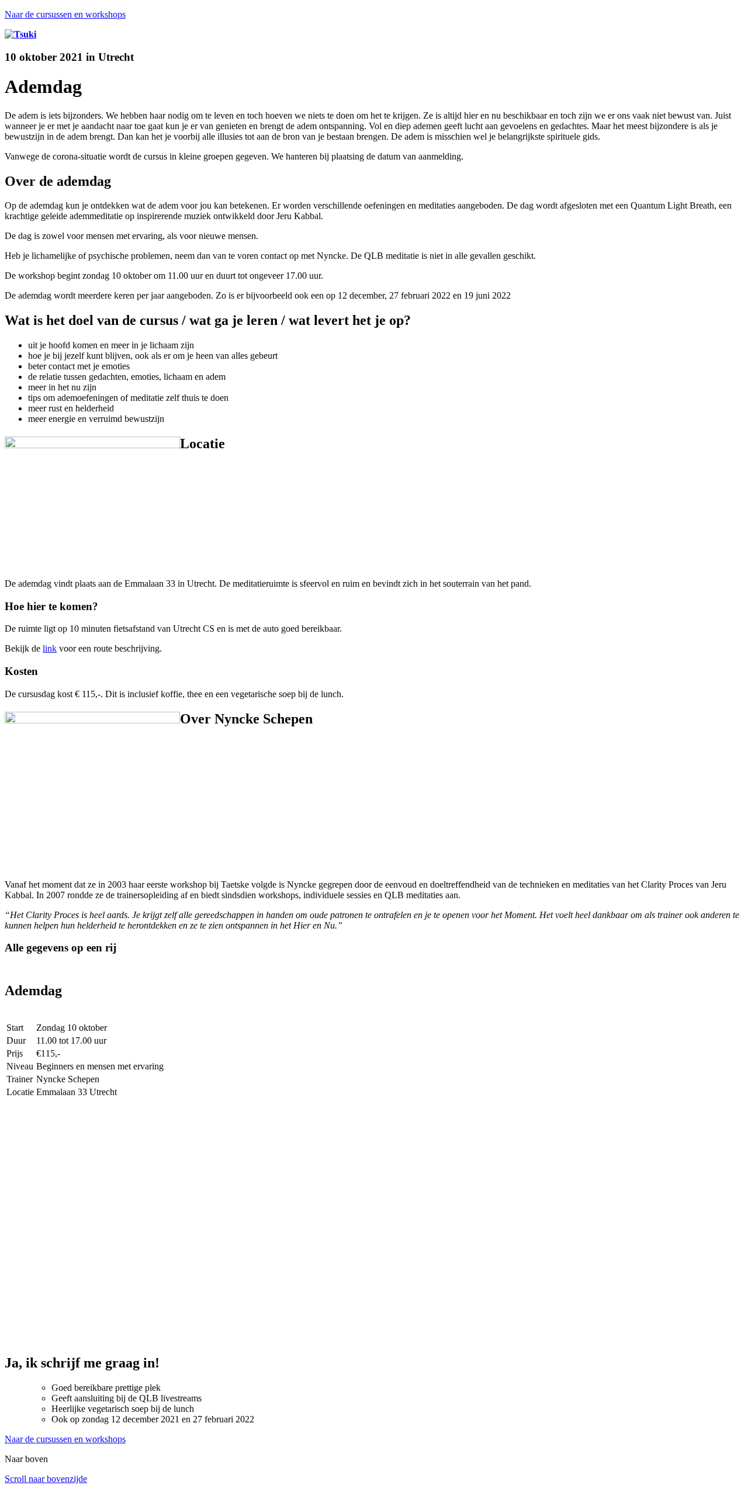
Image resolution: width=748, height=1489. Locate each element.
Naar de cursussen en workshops (65, 14)
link (50, 648)
